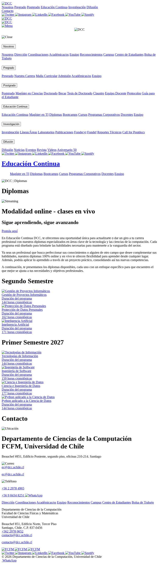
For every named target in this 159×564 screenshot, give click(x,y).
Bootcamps (70, 114)
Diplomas (55, 114)
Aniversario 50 (67, 150)
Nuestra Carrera (24, 76)
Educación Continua (54, 7)
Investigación (77, 7)
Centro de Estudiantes (129, 54)
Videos (52, 150)
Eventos (30, 150)
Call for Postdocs (133, 132)
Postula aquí (10, 231)
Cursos (82, 114)
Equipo (74, 54)
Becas (62, 93)
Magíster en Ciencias (29, 93)
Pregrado (20, 7)
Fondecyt (80, 132)
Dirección (20, 54)
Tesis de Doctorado (79, 93)
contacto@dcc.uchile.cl (17, 542)
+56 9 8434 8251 (13, 495)
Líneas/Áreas (28, 132)
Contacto (7, 11)
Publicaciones (64, 132)
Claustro (98, 93)
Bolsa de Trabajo (143, 502)
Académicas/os (59, 54)
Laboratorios (46, 132)
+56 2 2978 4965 (13, 488)
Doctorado (51, 93)
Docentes (127, 114)
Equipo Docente (115, 93)
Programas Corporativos (104, 114)
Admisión (64, 76)
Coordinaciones (38, 54)
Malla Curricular (46, 76)
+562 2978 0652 (12, 531)
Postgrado (33, 7)
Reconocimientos (91, 54)
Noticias (19, 150)
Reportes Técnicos (109, 132)
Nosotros (7, 7)
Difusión (92, 7)
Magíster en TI (38, 114)
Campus (108, 54)
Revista (42, 150)
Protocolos (134, 93)
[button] (7, 26)
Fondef (91, 132)
